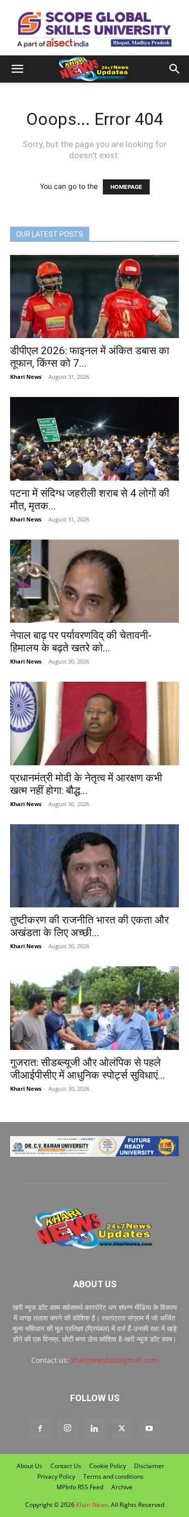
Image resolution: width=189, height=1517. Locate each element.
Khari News (25, 376)
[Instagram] (67, 1428)
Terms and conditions (113, 1476)
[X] (122, 1429)
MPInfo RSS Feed (79, 1487)
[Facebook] (40, 1429)
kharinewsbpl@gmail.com (114, 1360)
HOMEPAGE (126, 186)
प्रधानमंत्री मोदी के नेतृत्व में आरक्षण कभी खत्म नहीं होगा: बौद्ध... (86, 784)
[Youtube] (149, 1429)
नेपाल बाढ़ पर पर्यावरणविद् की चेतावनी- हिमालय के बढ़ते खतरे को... (81, 641)
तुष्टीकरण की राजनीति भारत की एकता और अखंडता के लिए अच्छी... (89, 926)
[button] (17, 69)
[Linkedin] (95, 1429)
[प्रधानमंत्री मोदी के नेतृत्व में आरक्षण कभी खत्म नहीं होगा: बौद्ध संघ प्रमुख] (94, 723)
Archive (122, 1487)
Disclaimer (149, 1466)
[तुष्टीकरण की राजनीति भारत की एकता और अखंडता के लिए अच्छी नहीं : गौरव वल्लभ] (94, 865)
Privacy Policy (56, 1476)
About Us (29, 1466)
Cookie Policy (107, 1466)
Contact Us (65, 1466)
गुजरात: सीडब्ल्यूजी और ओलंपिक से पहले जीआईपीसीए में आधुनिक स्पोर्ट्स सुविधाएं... (87, 1069)
